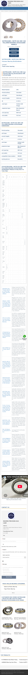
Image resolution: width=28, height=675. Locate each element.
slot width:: (5, 115)
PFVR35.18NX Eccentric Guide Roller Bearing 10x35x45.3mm (6, 452)
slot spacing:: (5, 112)
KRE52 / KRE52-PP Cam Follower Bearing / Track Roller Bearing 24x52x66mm (6, 304)
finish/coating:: (6, 92)
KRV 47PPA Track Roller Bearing (6, 349)
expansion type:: (6, 108)
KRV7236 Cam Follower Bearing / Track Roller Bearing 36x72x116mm (6, 394)
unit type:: (4, 95)
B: (2, 101)
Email (3, 539)
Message (4, 564)
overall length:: (6, 98)
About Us (3, 670)
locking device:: (6, 159)
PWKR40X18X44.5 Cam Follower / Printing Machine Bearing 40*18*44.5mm (6, 380)
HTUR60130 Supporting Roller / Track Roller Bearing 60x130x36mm (6, 335)
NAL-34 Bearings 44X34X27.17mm (6, 431)
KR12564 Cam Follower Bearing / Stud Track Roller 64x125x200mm (6, 291)
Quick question (6, 555)
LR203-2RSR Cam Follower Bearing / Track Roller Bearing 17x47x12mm (6, 464)
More (13, 593)
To (3, 544)
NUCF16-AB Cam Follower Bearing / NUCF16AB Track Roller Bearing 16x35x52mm (6, 365)
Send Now (9, 577)
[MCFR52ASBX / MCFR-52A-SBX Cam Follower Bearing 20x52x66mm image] (14, 25)
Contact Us (8, 670)
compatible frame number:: (9, 156)
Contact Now (14, 49)
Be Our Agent (14, 55)
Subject (4, 549)
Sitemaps (18, 670)
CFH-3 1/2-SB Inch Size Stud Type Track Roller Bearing (6, 320)
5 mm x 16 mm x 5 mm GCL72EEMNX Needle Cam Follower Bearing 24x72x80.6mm (6, 408)
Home (2, 11)
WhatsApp (14, 52)
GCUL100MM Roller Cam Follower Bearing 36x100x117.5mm (6, 440)
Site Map (14, 670)
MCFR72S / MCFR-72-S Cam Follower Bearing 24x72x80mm (6, 422)
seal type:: (4, 104)
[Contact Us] (24, 337)
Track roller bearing (13, 11)
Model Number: (6, 89)
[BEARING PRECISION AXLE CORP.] (4, 3)
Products (6, 11)
